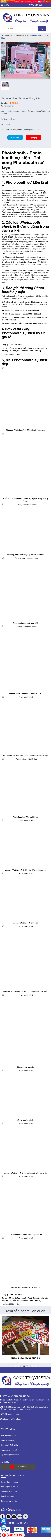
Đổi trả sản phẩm (7, 1496)
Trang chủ (8, 35)
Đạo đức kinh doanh (8, 1435)
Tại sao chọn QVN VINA (10, 1454)
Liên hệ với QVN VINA (9, 1445)
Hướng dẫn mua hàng (9, 1482)
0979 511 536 (35, 4)
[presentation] (4, 1340)
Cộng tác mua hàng (8, 1440)
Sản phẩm (20, 35)
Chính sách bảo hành (9, 1491)
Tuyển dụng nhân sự (9, 1450)
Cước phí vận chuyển (9, 1501)
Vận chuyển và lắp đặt (9, 1486)
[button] (15, 1366)
